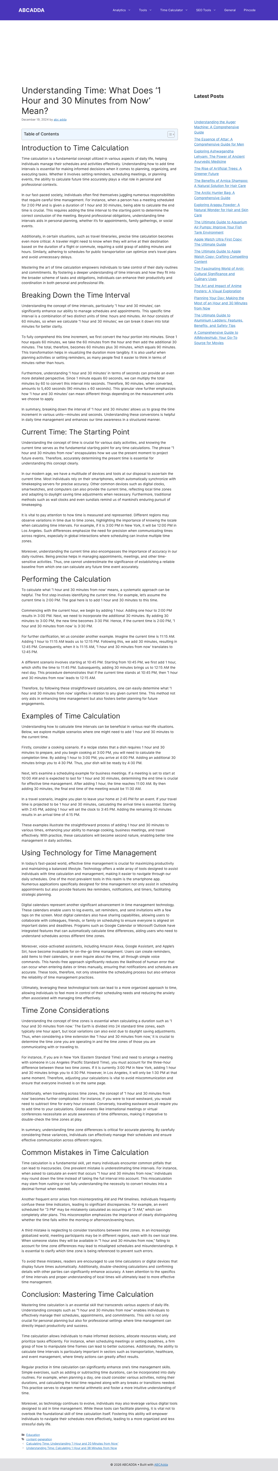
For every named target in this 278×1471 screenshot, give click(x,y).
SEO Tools (203, 10)
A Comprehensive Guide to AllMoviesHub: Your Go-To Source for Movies (216, 337)
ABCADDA (32, 10)
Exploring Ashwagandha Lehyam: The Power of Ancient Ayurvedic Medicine (219, 156)
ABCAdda (161, 1465)
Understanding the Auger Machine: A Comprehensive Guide (216, 127)
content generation (39, 1439)
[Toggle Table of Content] (169, 134)
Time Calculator (171, 10)
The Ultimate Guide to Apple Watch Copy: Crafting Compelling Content (221, 256)
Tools (143, 10)
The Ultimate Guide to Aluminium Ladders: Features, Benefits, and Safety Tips (218, 320)
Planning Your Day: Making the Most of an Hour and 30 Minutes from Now (220, 303)
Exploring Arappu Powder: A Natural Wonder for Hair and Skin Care (221, 210)
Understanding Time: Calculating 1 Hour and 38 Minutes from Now (71, 1448)
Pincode (250, 10)
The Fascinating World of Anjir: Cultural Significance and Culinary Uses (219, 274)
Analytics (119, 10)
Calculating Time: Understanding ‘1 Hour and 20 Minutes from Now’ (72, 1443)
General (230, 10)
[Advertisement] (139, 48)
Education (33, 1434)
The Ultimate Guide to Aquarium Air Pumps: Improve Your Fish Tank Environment (220, 227)
